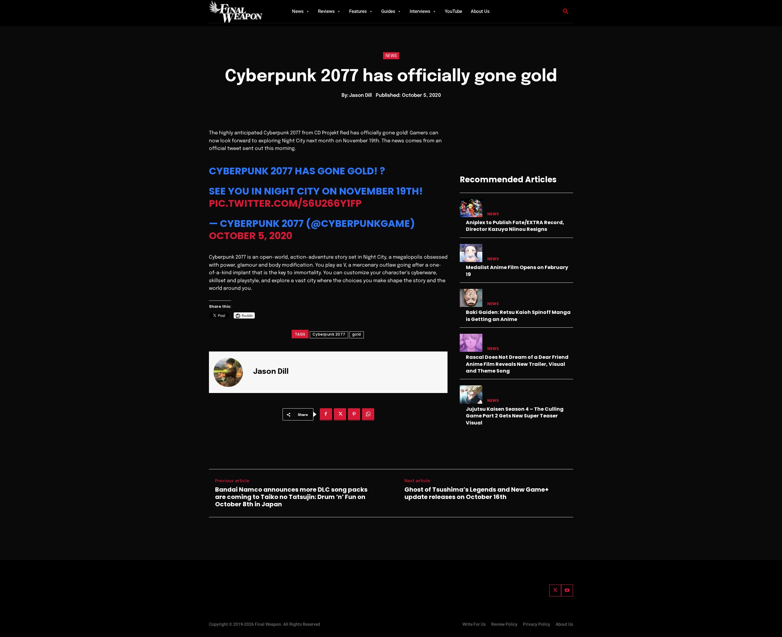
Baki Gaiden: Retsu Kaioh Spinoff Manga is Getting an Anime (518, 315)
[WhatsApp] (368, 414)
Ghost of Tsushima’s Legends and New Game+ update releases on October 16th (476, 493)
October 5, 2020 (250, 235)
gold (356, 334)
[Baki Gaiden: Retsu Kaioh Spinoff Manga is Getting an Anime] (471, 298)
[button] (565, 11)
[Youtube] (567, 590)
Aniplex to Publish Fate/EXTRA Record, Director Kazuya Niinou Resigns (515, 226)
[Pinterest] (354, 414)
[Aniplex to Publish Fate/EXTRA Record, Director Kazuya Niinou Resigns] (471, 208)
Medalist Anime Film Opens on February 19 (517, 271)
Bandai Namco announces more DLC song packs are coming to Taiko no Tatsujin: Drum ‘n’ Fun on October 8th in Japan (291, 497)
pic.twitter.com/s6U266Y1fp (285, 203)
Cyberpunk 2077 (328, 334)
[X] (340, 414)
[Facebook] (326, 414)
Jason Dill (360, 95)
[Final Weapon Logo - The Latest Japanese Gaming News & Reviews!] (243, 11)
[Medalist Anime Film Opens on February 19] (471, 253)
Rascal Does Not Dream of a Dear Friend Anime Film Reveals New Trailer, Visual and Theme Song (517, 364)
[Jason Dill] (232, 372)
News (391, 56)
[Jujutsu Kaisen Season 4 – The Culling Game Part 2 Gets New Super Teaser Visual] (471, 394)
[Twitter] (555, 590)
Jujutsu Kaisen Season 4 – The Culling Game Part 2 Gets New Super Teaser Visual (515, 416)
